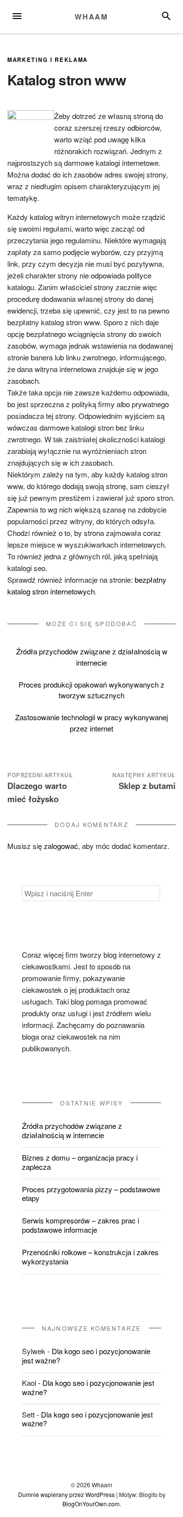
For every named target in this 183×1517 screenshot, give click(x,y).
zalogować (61, 846)
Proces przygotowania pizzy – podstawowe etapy (91, 1193)
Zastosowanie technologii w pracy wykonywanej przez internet (91, 722)
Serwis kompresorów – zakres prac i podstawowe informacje (80, 1225)
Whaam (91, 16)
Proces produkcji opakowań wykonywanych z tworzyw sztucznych (91, 690)
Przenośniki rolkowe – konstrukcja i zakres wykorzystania (90, 1256)
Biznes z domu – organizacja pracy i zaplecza (80, 1162)
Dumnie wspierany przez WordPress (66, 1494)
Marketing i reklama (47, 59)
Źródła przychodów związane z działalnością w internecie (91, 657)
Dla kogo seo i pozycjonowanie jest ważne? (86, 1355)
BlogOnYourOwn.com (91, 1503)
